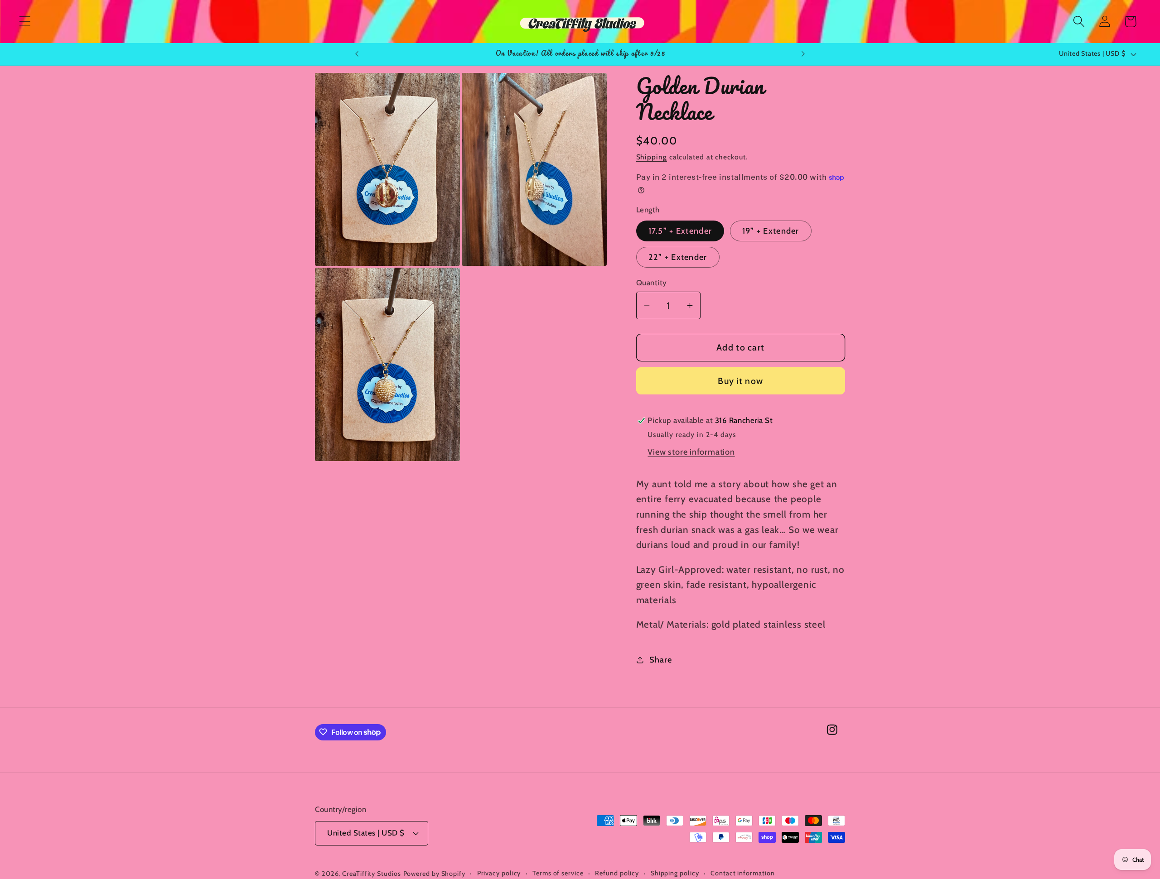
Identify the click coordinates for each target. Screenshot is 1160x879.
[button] (25, 21)
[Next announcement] (803, 54)
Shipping (651, 157)
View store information (691, 452)
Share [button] (660, 659)
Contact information (742, 873)
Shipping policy (675, 873)
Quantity (651, 282)
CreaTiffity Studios (371, 873)
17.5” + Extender (680, 231)
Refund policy (617, 873)
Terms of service (558, 873)
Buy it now (740, 380)
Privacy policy (499, 873)
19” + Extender (770, 231)
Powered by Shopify (434, 873)
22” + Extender (677, 257)
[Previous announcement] (357, 54)
